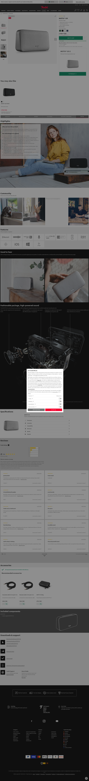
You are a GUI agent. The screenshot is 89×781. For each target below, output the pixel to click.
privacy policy (55, 391)
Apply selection (36, 409)
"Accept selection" (31, 389)
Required (30, 395)
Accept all (53, 409)
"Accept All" (40, 384)
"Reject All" (39, 380)
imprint (29, 393)
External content (31, 406)
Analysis (29, 398)
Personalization (31, 404)
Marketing (30, 401)
